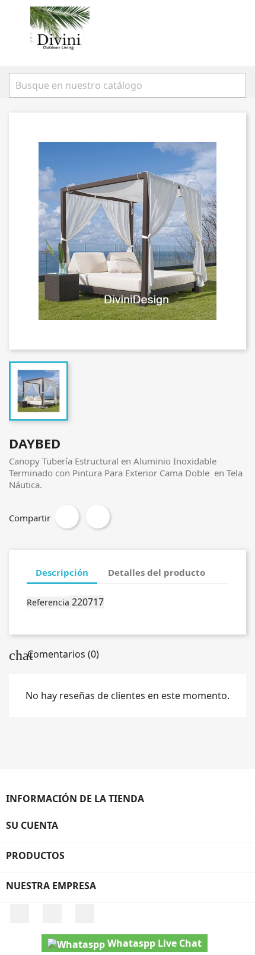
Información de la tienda (75, 798)
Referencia (48, 602)
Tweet (98, 516)
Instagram (52, 913)
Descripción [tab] (62, 572)
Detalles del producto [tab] (156, 572)
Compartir (67, 516)
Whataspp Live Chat (153, 943)
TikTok (84, 913)
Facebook (19, 913)
